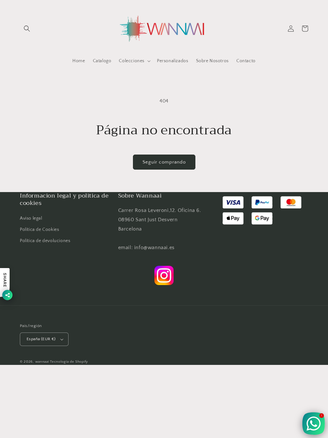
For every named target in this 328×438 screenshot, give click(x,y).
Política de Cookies (39, 229)
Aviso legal (31, 218)
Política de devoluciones (45, 240)
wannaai (42, 362)
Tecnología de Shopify (69, 362)
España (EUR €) (41, 339)
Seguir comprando (164, 162)
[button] (27, 28)
